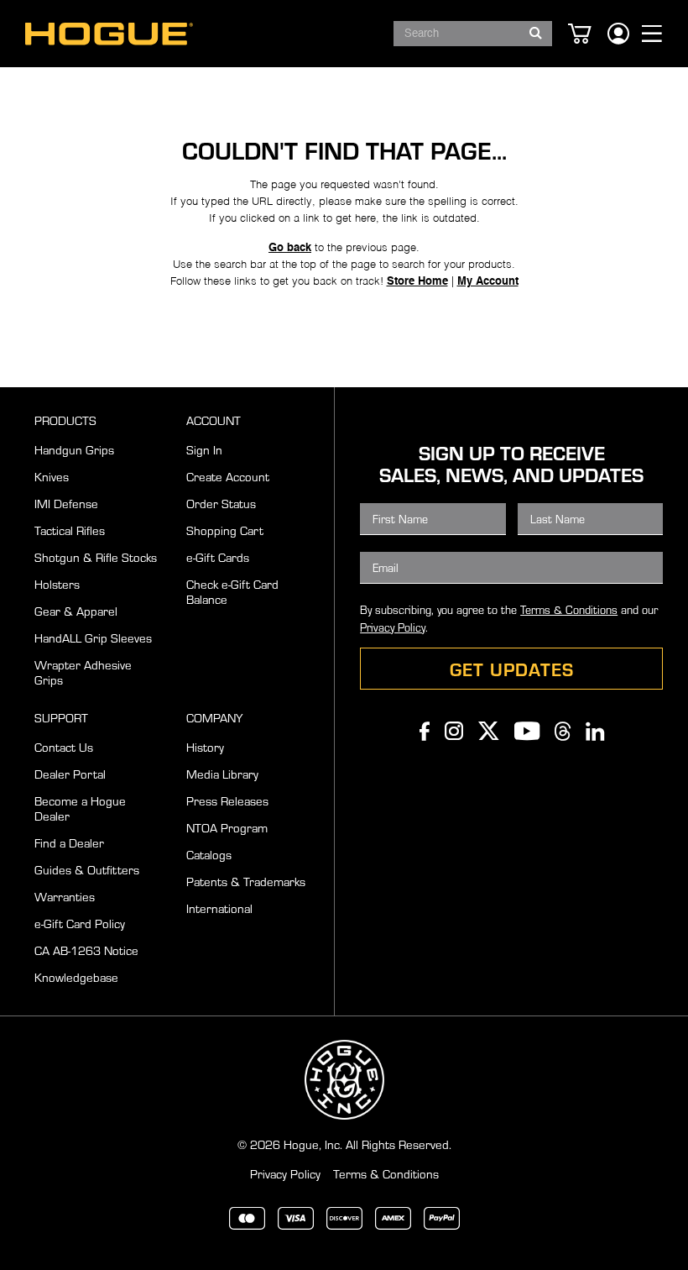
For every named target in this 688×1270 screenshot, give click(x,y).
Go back (289, 248)
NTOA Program (227, 827)
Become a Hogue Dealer (80, 808)
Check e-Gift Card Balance (232, 591)
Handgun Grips (74, 449)
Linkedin (595, 731)
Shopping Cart (224, 530)
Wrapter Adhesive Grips (83, 672)
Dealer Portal (70, 773)
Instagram (454, 731)
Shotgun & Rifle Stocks (95, 556)
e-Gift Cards (217, 556)
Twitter (488, 731)
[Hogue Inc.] (109, 34)
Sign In (204, 449)
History (205, 746)
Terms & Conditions (569, 609)
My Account (488, 281)
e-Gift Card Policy (79, 923)
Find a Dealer (69, 842)
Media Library (222, 773)
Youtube (526, 731)
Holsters (57, 583)
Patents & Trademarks (245, 881)
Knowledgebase (76, 976)
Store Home (417, 281)
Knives (51, 476)
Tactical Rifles (69, 530)
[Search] (535, 28)
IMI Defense (66, 503)
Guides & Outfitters (86, 869)
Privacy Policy (392, 627)
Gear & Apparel (75, 610)
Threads (563, 731)
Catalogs (209, 854)
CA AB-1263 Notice (86, 950)
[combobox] (473, 33)
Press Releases (227, 800)
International (219, 908)
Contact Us (63, 746)
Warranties (64, 896)
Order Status (221, 503)
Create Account (227, 476)
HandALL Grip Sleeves (93, 637)
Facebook (425, 731)
